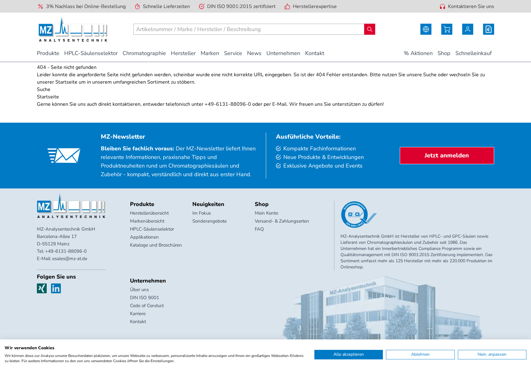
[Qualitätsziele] (358, 214)
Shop (262, 204)
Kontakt (138, 322)
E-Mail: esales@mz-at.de (62, 258)
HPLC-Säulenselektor (152, 229)
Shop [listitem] (444, 53)
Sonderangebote (209, 221)
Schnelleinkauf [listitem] (473, 53)
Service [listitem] (233, 53)
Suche (430, 74)
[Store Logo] (73, 29)
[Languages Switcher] (425, 29)
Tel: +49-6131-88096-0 (62, 251)
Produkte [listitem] (48, 53)
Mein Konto (266, 213)
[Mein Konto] (467, 29)
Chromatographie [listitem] (144, 53)
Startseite (66, 82)
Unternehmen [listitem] (283, 53)
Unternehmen (148, 280)
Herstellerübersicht (149, 213)
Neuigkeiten (208, 204)
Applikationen (144, 237)
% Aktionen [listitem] (418, 53)
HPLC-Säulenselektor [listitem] (91, 53)
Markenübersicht (147, 221)
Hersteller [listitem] (183, 53)
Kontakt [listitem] (314, 53)
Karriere (138, 314)
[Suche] (369, 29)
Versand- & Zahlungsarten (282, 221)
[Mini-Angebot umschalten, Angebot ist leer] (488, 29)
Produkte (142, 204)
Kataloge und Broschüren (156, 245)
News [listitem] (254, 53)
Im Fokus (201, 213)
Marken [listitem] (210, 53)
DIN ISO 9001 (144, 298)
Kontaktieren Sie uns (471, 6)
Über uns (139, 290)
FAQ (259, 229)
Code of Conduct (147, 306)
